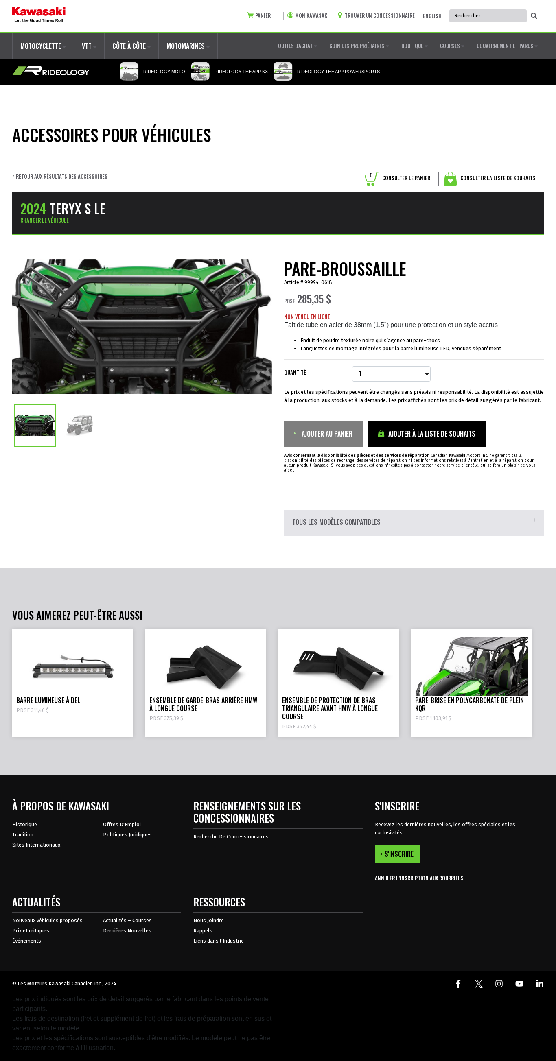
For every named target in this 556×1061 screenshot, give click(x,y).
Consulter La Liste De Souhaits (497, 178)
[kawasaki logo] (39, 16)
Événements (26, 941)
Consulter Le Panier (400, 178)
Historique (24, 824)
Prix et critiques (30, 931)
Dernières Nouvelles (127, 931)
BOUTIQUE (413, 45)
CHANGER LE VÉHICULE (44, 220)
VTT (87, 45)
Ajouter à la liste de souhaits (431, 434)
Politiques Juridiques (127, 835)
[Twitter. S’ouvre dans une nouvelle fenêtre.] (479, 984)
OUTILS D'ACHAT (296, 45)
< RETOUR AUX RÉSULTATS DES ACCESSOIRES (59, 176)
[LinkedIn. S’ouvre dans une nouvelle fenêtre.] (540, 984)
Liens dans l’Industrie (218, 941)
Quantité (295, 372)
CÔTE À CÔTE (129, 45)
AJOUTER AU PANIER (326, 434)
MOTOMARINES (186, 45)
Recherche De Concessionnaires (231, 837)
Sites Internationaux (36, 845)
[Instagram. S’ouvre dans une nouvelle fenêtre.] (499, 984)
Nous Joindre (208, 920)
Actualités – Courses (127, 920)
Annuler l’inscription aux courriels (419, 878)
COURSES (450, 45)
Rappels (202, 931)
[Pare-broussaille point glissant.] (35, 425)
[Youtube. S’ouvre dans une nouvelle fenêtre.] (519, 984)
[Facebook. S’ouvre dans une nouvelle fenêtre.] (458, 984)
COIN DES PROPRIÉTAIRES (357, 45)
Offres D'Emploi (122, 824)
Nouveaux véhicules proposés (47, 920)
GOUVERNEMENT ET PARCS (505, 45)
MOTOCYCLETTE (41, 45)
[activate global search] (534, 16)
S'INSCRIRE (399, 854)
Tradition (22, 835)
